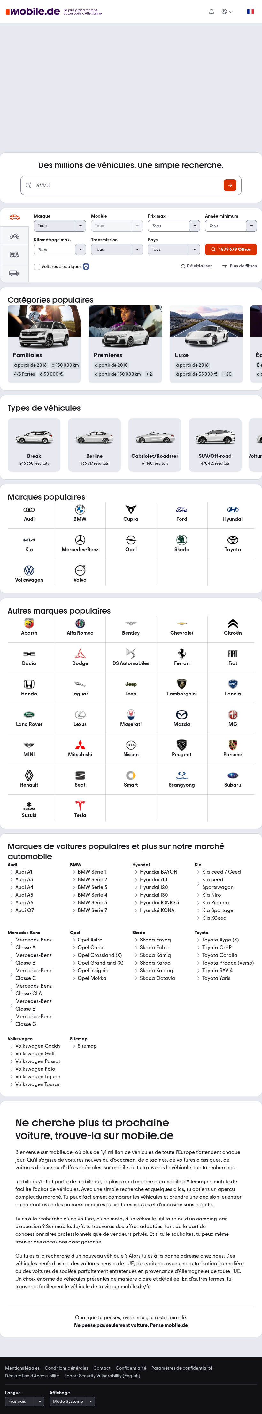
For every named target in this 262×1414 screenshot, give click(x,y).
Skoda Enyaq (155, 940)
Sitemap (87, 1046)
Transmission (104, 239)
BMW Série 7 (92, 910)
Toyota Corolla (219, 955)
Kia (198, 865)
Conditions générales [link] (66, 1368)
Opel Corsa (91, 947)
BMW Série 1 (92, 872)
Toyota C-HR (217, 947)
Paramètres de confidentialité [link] (181, 1368)
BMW (75, 865)
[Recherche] (230, 185)
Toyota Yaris (216, 978)
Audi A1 (23, 872)
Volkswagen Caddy (38, 1046)
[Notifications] (211, 11)
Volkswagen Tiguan (37, 1077)
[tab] (14, 217)
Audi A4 (24, 887)
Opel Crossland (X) (100, 955)
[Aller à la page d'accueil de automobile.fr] (58, 12)
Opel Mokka (92, 978)
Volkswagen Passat (37, 1061)
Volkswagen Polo (35, 1069)
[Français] (250, 11)
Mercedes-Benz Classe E (33, 1005)
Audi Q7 (24, 910)
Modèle (99, 216)
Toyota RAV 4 (217, 970)
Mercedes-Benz (24, 932)
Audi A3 (24, 880)
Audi (12, 865)
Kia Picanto (215, 903)
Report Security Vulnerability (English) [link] (102, 1375)
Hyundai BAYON (158, 872)
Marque (42, 216)
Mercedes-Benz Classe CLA (33, 990)
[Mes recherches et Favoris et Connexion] (227, 11)
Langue (13, 1392)
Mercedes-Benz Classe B (33, 959)
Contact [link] (102, 1368)
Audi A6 (24, 903)
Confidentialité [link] (131, 1368)
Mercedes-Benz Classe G (33, 1020)
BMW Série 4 (92, 895)
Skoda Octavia (157, 978)
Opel (75, 932)
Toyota (202, 932)
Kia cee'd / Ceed (221, 872)
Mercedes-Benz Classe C (33, 974)
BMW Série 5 (92, 903)
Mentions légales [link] (22, 1368)
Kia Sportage (217, 910)
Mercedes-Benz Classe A (33, 943)
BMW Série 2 (92, 880)
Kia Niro (211, 895)
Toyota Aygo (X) (220, 940)
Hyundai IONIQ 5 (159, 903)
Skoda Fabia (155, 947)
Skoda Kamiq (155, 955)
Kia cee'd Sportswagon (218, 883)
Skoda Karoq (155, 963)
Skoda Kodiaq (156, 970)
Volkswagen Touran (38, 1084)
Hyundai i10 (153, 880)
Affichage (60, 1392)
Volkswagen (20, 1039)
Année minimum (221, 216)
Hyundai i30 (154, 895)
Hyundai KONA (157, 910)
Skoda (138, 932)
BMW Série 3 (92, 887)
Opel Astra (90, 940)
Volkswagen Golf (35, 1054)
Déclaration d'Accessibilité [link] (32, 1375)
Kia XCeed (214, 918)
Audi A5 (24, 895)
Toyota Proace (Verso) (228, 963)
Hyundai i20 (154, 887)
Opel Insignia (93, 970)
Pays (153, 239)
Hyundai (141, 865)
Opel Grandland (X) (100, 963)
